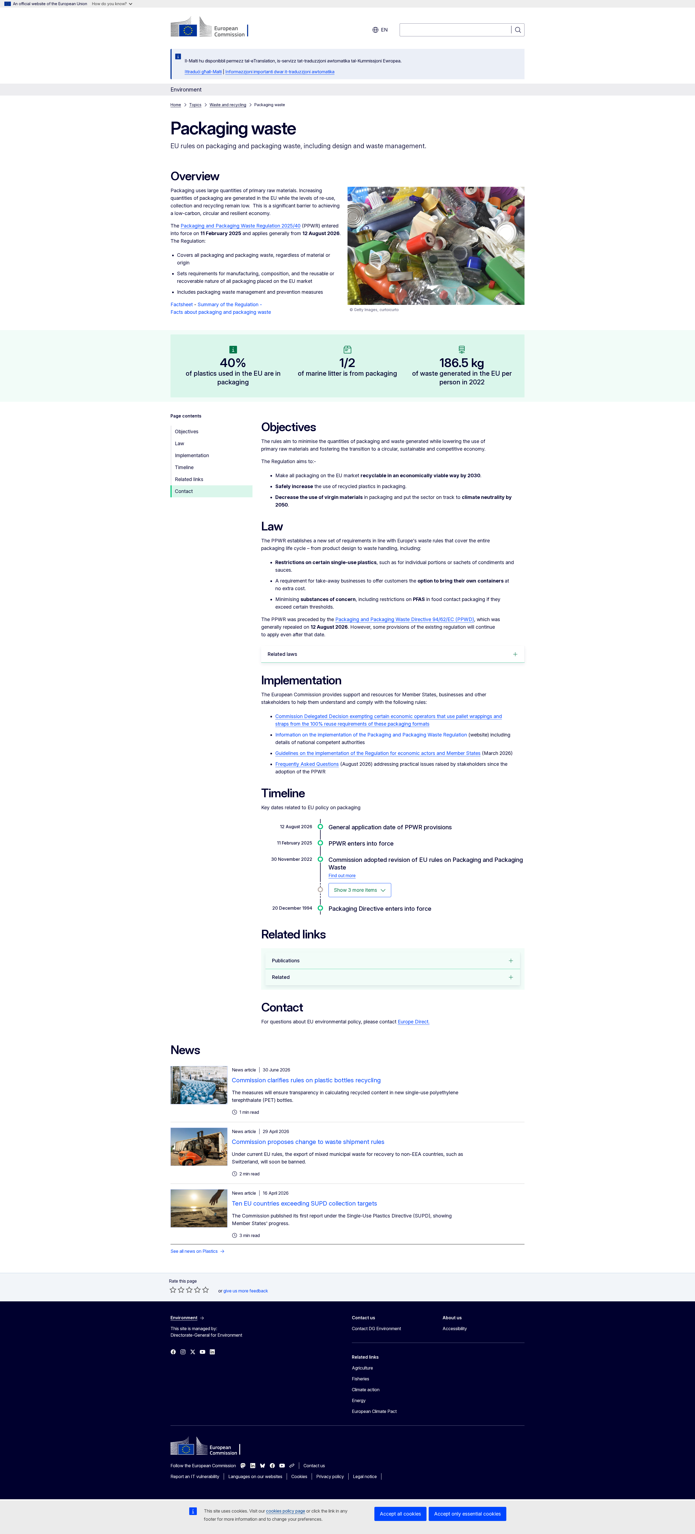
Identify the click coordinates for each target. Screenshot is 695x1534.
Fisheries (360, 1378)
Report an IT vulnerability (194, 1476)
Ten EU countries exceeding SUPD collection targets (304, 1203)
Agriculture (362, 1368)
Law (179, 443)
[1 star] (173, 1289)
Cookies (299, 1476)
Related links (189, 479)
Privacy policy (330, 1476)
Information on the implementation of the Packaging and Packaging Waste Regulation (371, 735)
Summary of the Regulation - (230, 304)
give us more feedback (245, 1290)
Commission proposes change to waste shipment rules (308, 1141)
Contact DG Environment (376, 1328)
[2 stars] (177, 1289)
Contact (184, 491)
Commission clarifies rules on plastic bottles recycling (306, 1080)
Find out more (342, 875)
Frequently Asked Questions (307, 764)
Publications (286, 960)
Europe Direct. (413, 1021)
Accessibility (455, 1328)
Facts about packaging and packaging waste (220, 312)
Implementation (192, 455)
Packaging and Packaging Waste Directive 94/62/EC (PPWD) (404, 619)
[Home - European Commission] (214, 27)
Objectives (186, 431)
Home (175, 104)
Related (281, 977)
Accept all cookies (400, 1514)
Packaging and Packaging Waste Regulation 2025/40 (241, 226)
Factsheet (181, 304)
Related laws (282, 654)
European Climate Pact (374, 1411)
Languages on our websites (255, 1476)
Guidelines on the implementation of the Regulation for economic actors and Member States (378, 753)
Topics (195, 104)
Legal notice (365, 1476)
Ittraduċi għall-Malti (203, 71)
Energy (359, 1400)
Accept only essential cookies (467, 1514)
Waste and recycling (228, 104)
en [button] (384, 30)
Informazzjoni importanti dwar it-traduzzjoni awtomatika (279, 71)
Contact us (314, 1465)
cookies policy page (285, 1511)
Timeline (184, 467)
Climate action (366, 1389)
